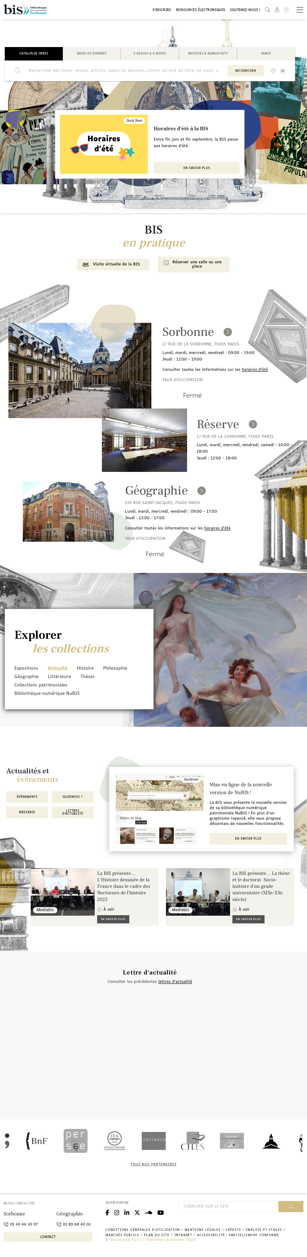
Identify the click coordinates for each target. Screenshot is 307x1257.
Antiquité (57, 668)
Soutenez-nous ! (245, 10)
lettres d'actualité (175, 982)
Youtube (160, 1212)
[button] (267, 10)
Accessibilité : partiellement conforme (238, 1235)
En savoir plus (196, 168)
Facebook (107, 1212)
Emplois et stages (264, 1230)
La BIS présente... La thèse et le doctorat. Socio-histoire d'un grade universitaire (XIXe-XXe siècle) (261, 886)
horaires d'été (255, 370)
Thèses (88, 677)
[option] (149, 144)
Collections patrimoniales (40, 685)
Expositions (26, 668)
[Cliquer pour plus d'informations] (192, 402)
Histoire (85, 668)
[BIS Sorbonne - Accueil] (25, 10)
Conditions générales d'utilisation (143, 1230)
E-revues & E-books (150, 53)
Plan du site (157, 1235)
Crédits (233, 1230)
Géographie (26, 677)
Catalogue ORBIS (33, 53)
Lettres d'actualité (72, 812)
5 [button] (159, 197)
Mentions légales (203, 1230)
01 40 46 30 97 (23, 1224)
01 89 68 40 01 (76, 1224)
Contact (48, 1237)
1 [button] (140, 197)
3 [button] (150, 197)
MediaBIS (27, 812)
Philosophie (115, 668)
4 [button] (155, 197)
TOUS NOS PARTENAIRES (153, 1164)
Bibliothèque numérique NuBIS (47, 694)
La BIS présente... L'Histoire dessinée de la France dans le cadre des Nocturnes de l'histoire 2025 (123, 886)
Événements (27, 797)
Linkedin (126, 1212)
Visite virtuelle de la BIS (116, 264)
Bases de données (92, 53)
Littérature (59, 677)
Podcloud (148, 1212)
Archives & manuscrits (208, 53)
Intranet (183, 1235)
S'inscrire (162, 10)
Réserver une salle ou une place (197, 264)
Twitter (137, 1212)
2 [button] (145, 197)
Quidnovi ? (73, 797)
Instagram (116, 1212)
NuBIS (266, 53)
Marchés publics (122, 1235)
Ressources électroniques (200, 10)
